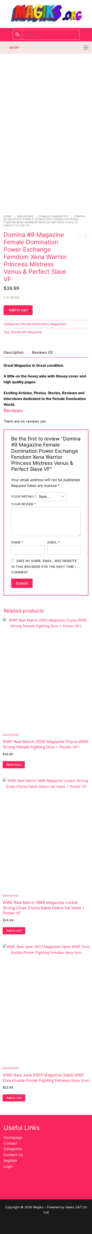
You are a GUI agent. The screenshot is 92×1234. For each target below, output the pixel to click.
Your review (23, 504)
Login (8, 1166)
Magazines (25, 216)
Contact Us (13, 1154)
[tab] (14, 352)
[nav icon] (86, 47)
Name (17, 542)
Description (14, 352)
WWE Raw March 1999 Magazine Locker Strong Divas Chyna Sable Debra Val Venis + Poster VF (44, 908)
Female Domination (54, 216)
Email (53, 542)
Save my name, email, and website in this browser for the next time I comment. (44, 566)
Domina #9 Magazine (26, 332)
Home (8, 216)
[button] (14, 930)
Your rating (23, 496)
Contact (10, 1143)
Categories (13, 1149)
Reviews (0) (42, 352)
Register (10, 1160)
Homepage (13, 1137)
